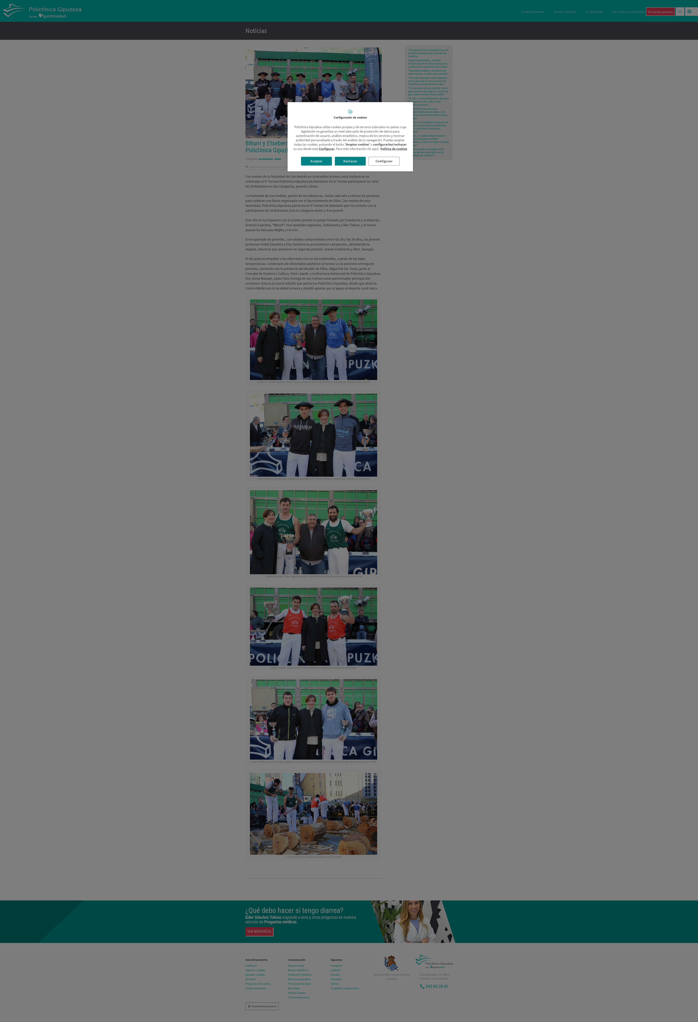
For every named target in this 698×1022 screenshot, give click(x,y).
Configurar (384, 161)
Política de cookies (393, 149)
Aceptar (316, 161)
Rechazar (350, 161)
